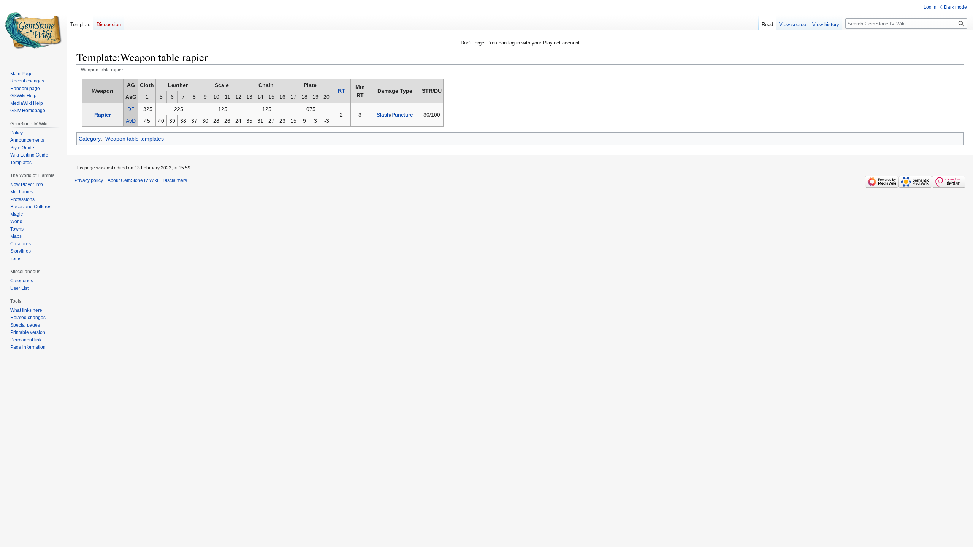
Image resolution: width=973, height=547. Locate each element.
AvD (131, 121)
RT (341, 91)
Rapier (102, 115)
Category (90, 139)
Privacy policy (88, 180)
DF (131, 109)
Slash (383, 115)
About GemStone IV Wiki (133, 180)
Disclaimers (175, 180)
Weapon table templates (134, 139)
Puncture (402, 115)
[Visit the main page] (33, 30)
